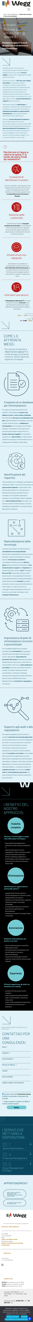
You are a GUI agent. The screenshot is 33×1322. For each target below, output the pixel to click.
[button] (16, 1146)
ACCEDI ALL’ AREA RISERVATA (10, 1227)
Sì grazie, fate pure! (13, 1316)
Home (5, 14)
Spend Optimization (13, 1147)
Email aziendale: (7, 1059)
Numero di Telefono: (9, 1065)
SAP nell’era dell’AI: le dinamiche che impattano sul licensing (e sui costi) (14, 1194)
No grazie (24, 1316)
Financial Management (15, 1157)
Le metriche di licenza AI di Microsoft (14, 1203)
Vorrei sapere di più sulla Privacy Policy (17, 1319)
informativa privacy (24, 1094)
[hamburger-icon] (29, 9)
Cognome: (5, 1053)
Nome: (4, 1047)
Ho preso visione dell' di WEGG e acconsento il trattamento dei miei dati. (16, 1096)
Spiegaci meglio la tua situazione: (13, 1082)
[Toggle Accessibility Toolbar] (30, 1319)
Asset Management (13, 14)
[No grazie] (30, 1314)
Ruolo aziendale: (7, 1077)
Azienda (4, 1071)
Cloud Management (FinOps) (13, 1168)
